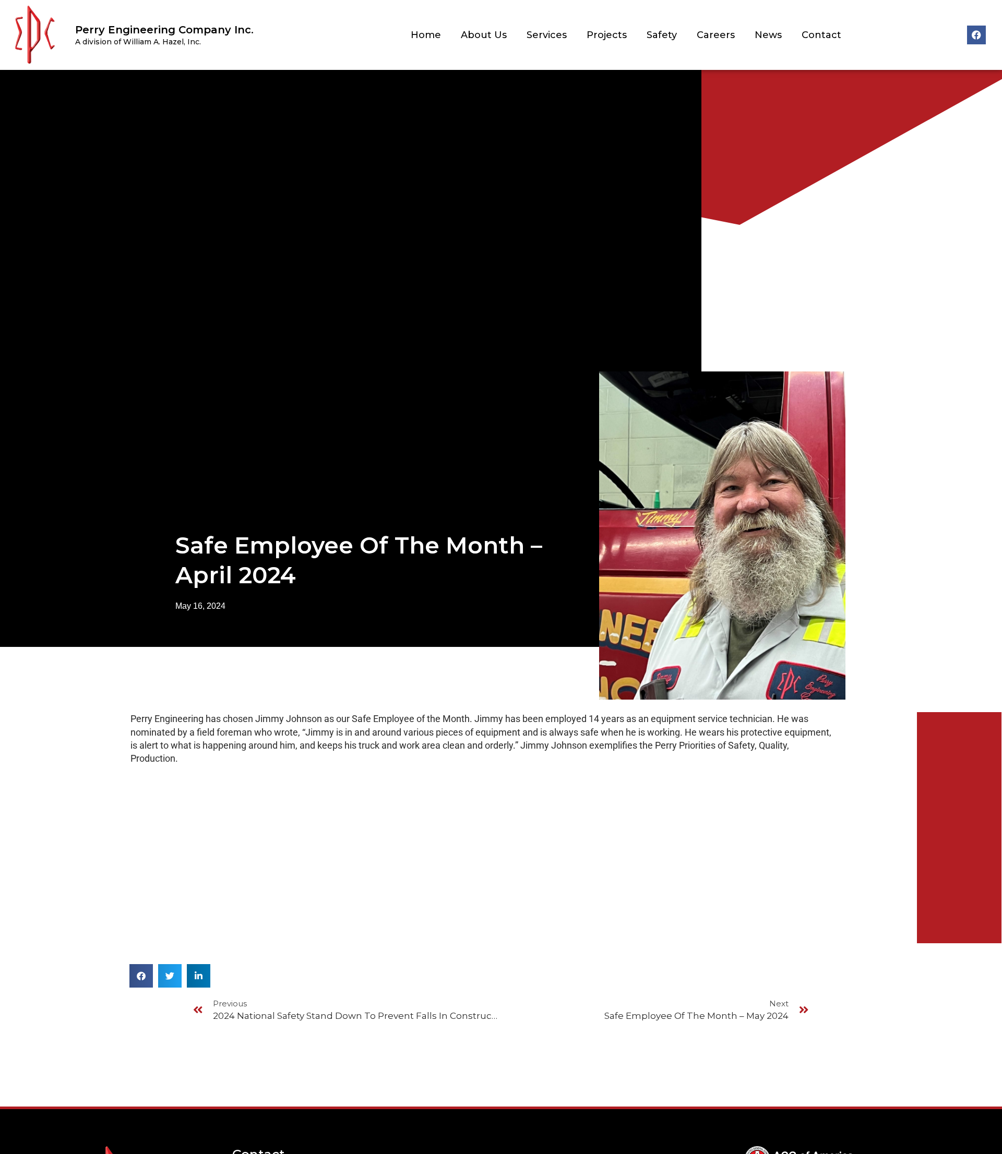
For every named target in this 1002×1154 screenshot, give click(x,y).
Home (426, 35)
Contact (821, 35)
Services (547, 35)
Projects (607, 35)
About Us (484, 35)
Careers (716, 35)
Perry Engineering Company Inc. (164, 29)
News (768, 35)
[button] (141, 976)
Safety (662, 35)
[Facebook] (976, 35)
